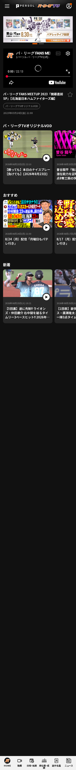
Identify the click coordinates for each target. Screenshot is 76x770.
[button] (34, 43)
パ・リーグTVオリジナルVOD (21, 106)
